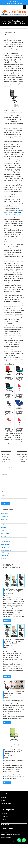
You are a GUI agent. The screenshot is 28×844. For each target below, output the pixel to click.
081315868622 (5, 822)
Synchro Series (5, 547)
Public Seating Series (7, 553)
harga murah (14, 433)
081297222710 (4, 816)
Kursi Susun (4, 525)
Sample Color (5, 806)
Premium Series (5, 544)
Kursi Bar (3, 527)
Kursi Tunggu (4, 519)
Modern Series (5, 533)
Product (3, 800)
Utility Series (4, 555)
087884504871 (5, 825)
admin (7, 34)
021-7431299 (4, 813)
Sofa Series (4, 558)
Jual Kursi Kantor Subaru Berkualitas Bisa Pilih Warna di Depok (14, 641)
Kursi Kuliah (4, 530)
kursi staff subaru (17, 441)
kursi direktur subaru (13, 435)
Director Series (5, 539)
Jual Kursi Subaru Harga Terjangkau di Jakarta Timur (13, 751)
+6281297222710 (14, 1)
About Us (3, 797)
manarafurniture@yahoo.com (14, 3)
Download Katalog (6, 803)
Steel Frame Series (6, 550)
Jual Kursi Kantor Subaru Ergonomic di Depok (14, 692)
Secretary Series (5, 536)
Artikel (7, 433)
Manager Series (5, 541)
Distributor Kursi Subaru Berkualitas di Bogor (13, 590)
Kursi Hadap (4, 516)
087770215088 (5, 819)
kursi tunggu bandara (9, 443)
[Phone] (19, 840)
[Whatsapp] (24, 840)
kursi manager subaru (13, 439)
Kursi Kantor (4, 513)
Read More (7, 620)
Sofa (2, 522)
